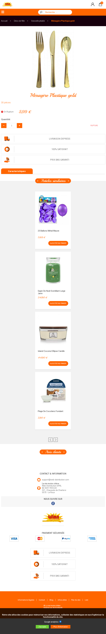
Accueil (4, 21)
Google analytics (51, 622)
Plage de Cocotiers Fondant (50, 411)
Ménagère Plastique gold (63, 21)
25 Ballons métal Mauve (48, 231)
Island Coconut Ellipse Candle (51, 351)
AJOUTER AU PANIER (58, 243)
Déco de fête (19, 21)
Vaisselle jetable (38, 21)
